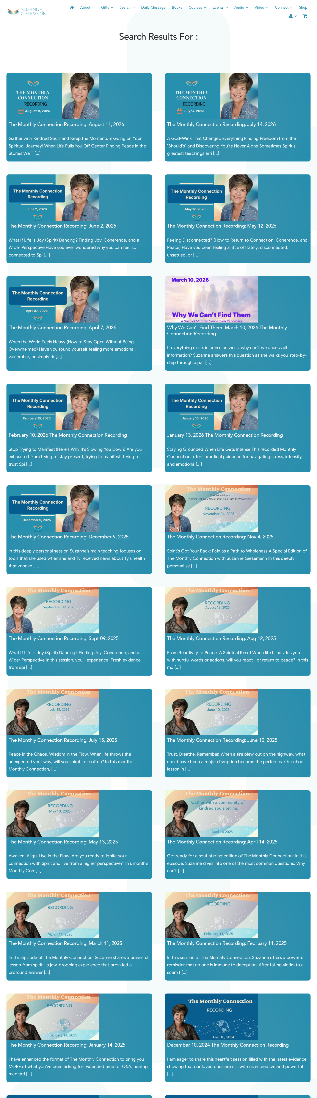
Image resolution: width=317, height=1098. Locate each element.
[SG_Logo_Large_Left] (26, 9)
